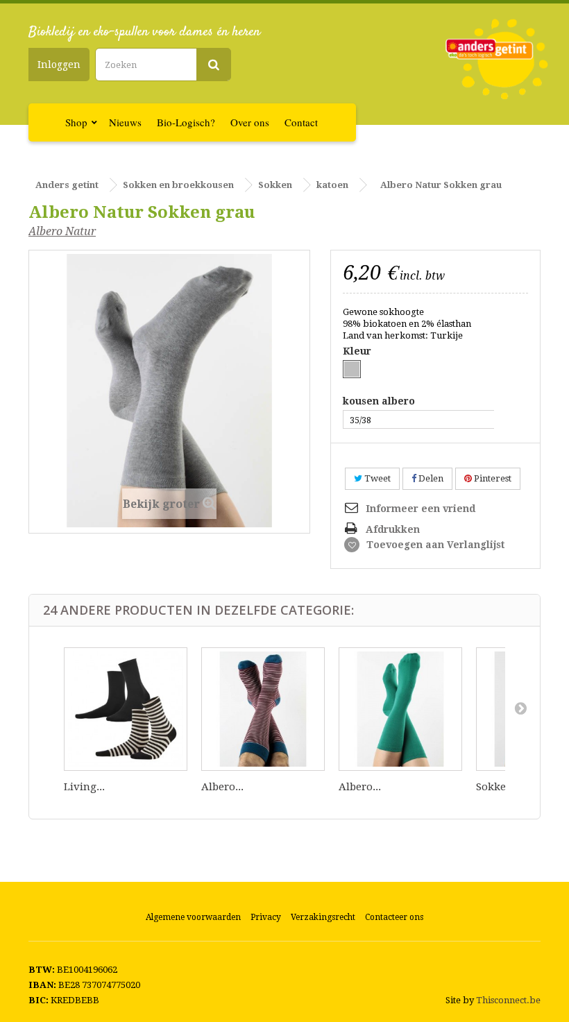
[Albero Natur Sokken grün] (400, 709)
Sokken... (498, 787)
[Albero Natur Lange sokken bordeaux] (263, 709)
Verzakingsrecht (323, 917)
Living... (84, 787)
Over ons (249, 122)
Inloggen (58, 64)
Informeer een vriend (420, 508)
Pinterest (491, 478)
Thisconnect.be (508, 1000)
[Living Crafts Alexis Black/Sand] (125, 709)
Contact (301, 122)
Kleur (358, 351)
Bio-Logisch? (186, 122)
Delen (429, 478)
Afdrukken (393, 529)
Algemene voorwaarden (193, 917)
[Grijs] (351, 369)
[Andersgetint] (496, 59)
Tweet (376, 478)
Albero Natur (62, 231)
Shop (76, 122)
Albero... (222, 787)
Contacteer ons (394, 917)
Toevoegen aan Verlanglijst (434, 544)
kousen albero (380, 401)
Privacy (265, 917)
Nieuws (125, 122)
